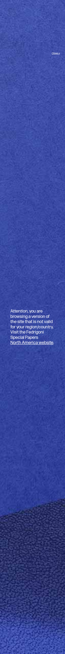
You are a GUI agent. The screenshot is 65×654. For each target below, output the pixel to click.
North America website (31, 342)
